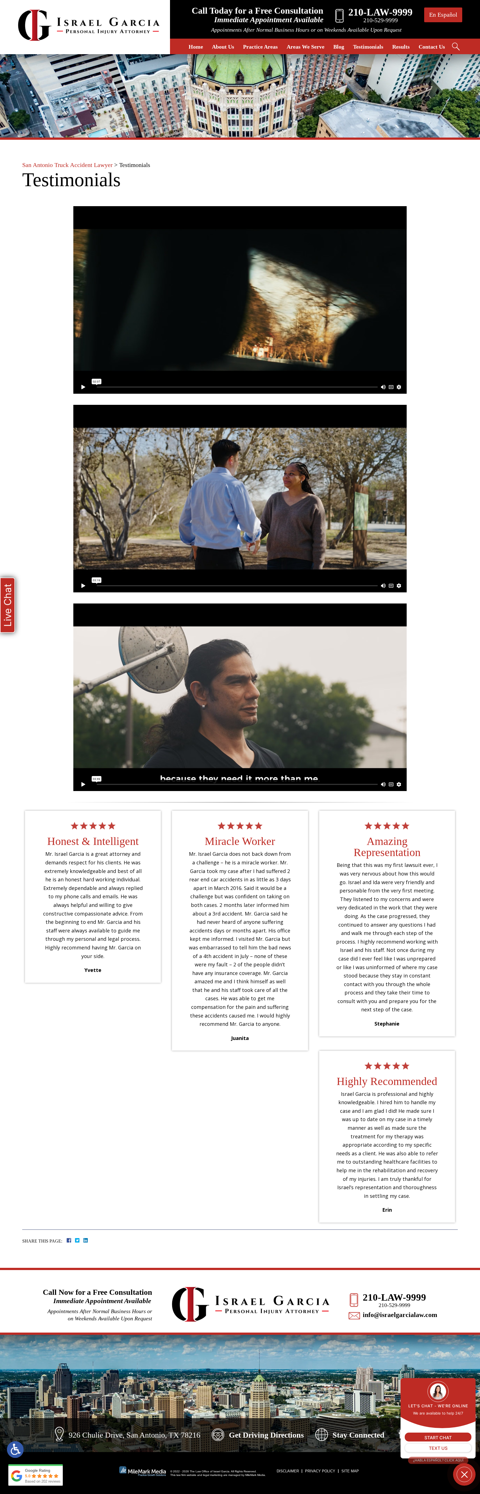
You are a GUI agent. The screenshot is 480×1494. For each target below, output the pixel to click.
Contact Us (432, 47)
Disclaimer (288, 1471)
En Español (443, 14)
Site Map (350, 1471)
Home (196, 47)
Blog (338, 47)
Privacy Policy (320, 1471)
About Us (223, 47)
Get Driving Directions (266, 1435)
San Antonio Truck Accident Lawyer (67, 164)
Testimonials (368, 47)
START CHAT (438, 1437)
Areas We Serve (305, 47)
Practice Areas (260, 47)
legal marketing (212, 1474)
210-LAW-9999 (394, 1297)
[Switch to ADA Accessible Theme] (15, 1449)
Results (401, 47)
